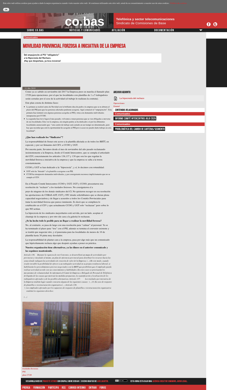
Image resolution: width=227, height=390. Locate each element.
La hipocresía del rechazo (132, 98)
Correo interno (77, 388)
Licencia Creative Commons (164, 381)
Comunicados (31, 37)
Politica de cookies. (178, 3)
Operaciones (119, 103)
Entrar (93, 388)
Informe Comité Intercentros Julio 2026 (135, 118)
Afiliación (118, 30)
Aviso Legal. (182, 381)
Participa (53, 388)
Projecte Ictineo (50, 381)
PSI (23, 371)
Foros (103, 388)
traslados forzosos (30, 368)
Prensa (26, 388)
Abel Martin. (103, 381)
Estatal (117, 106)
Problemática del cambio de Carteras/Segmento (140, 129)
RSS (63, 388)
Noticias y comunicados (84, 30)
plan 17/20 (27, 374)
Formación (39, 388)
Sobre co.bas (35, 30)
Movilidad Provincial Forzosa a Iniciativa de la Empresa (74, 46)
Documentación (164, 30)
